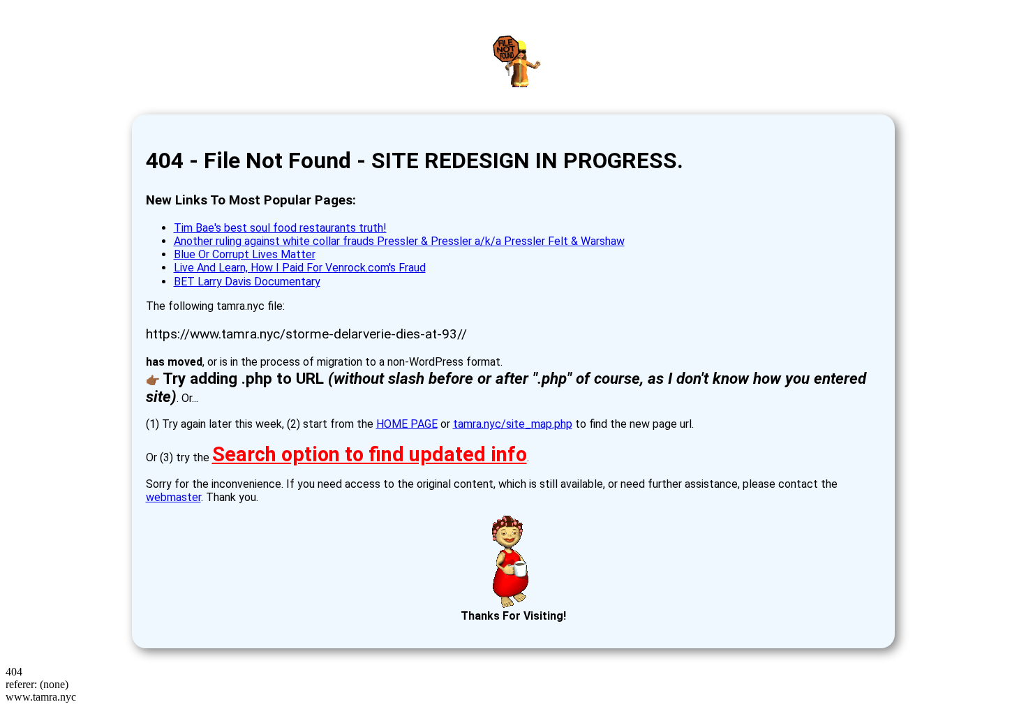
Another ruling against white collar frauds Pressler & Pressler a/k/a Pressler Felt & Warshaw (399, 241)
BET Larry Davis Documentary (247, 281)
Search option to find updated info (369, 454)
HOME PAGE (407, 424)
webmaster (173, 497)
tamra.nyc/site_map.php (512, 424)
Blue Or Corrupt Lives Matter (244, 254)
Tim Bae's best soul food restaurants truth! (280, 227)
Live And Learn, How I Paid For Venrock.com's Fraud (300, 267)
